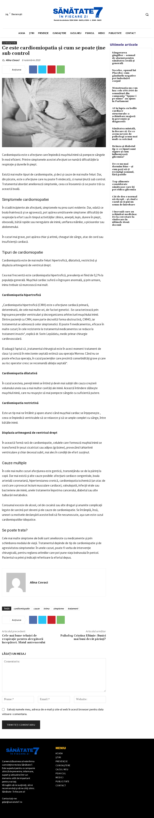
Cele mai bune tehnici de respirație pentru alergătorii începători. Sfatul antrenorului (23, 639)
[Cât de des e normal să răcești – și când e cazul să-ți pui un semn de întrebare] (145, 200)
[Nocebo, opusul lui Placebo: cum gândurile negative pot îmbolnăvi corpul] (145, 74)
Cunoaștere (9, 43)
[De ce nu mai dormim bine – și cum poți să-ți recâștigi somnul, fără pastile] (145, 167)
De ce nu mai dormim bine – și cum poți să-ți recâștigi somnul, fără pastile (123, 169)
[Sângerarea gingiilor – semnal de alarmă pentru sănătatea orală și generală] (145, 56)
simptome (58, 608)
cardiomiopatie (21, 608)
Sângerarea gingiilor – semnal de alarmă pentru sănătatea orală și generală (123, 58)
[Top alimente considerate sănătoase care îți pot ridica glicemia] (145, 185)
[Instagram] (138, 14)
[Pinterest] (52, 69)
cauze (36, 608)
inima (46, 608)
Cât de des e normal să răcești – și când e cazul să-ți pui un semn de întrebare (125, 200)
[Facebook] (131, 14)
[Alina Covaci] (16, 582)
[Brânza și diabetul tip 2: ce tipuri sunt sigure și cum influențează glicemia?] (145, 150)
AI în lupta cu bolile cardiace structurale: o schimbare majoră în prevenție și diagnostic (124, 115)
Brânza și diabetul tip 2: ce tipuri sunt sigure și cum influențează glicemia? (124, 151)
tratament (73, 608)
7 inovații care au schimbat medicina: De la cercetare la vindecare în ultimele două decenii (124, 218)
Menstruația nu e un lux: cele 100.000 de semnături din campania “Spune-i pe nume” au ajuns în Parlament (125, 95)
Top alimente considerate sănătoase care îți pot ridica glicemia (124, 185)
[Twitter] (42, 69)
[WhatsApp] (61, 69)
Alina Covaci (12, 60)
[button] (147, 14)
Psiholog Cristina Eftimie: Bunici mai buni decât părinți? (83, 637)
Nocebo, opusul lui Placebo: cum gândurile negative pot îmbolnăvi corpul (124, 76)
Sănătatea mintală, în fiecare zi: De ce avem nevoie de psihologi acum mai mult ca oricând (124, 134)
